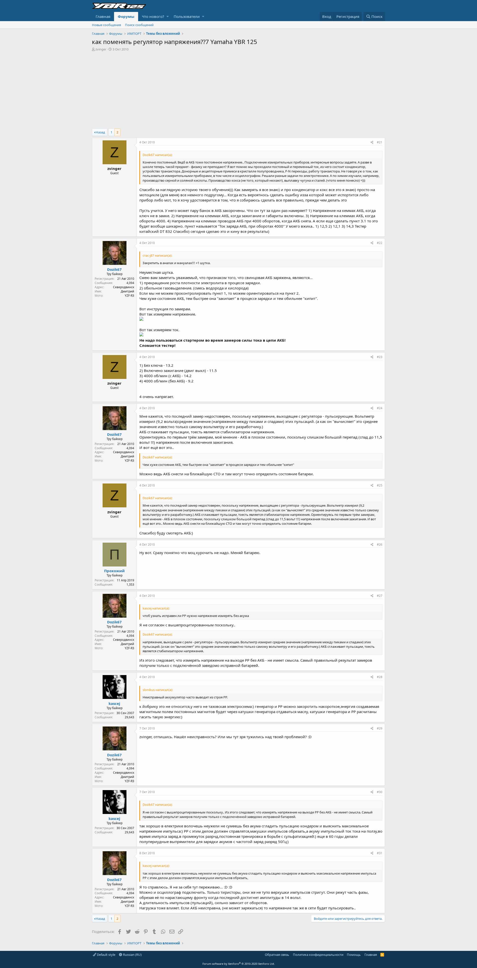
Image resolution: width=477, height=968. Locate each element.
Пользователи (187, 16)
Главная (103, 16)
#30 (379, 792)
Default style (105, 954)
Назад (100, 132)
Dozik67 (114, 269)
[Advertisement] (238, 88)
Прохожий (114, 570)
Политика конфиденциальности (318, 954)
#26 (379, 544)
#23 (379, 357)
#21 (379, 142)
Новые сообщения (106, 25)
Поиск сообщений (139, 25)
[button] (167, 16)
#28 (379, 677)
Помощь (354, 954)
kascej (114, 703)
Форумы (126, 16)
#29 (379, 728)
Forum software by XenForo (238, 964)
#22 (379, 243)
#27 (379, 596)
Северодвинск (123, 287)
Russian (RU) (132, 954)
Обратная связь (277, 954)
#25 (379, 485)
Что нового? (153, 16)
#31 (379, 853)
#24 (379, 408)
